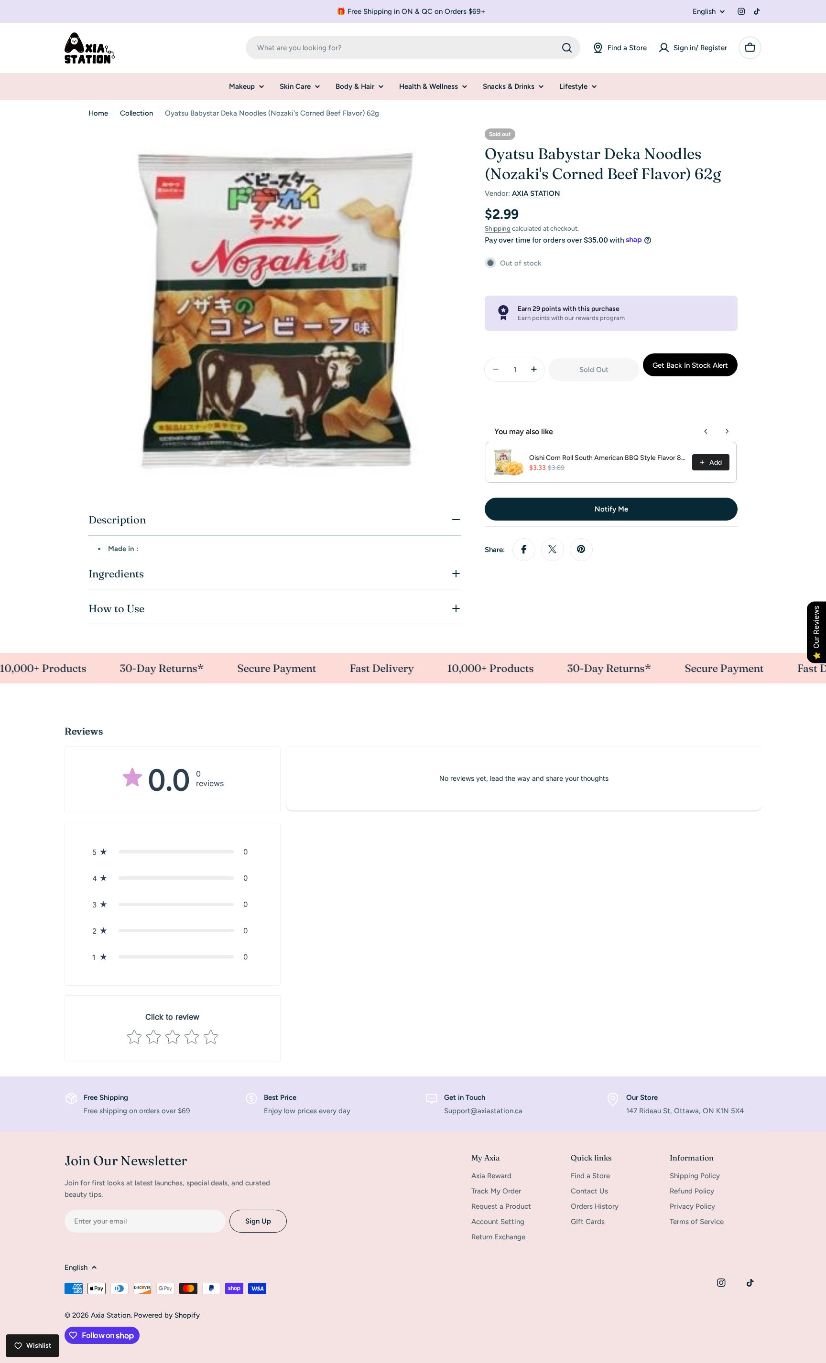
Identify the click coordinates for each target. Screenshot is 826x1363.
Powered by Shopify (167, 1315)
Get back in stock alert (690, 365)
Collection (136, 113)
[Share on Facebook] (523, 549)
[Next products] (727, 431)
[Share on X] (552, 549)
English (704, 11)
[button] (172, 851)
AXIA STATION (536, 193)
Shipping (498, 228)
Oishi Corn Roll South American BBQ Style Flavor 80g (607, 458)
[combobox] (413, 47)
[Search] (567, 47)
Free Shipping (106, 1097)
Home (98, 113)
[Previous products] (706, 431)
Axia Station (110, 1315)
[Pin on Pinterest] (581, 549)
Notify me (611, 508)
